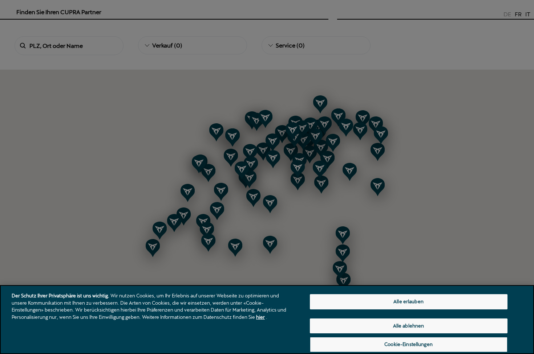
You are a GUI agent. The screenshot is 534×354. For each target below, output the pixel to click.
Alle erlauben (408, 301)
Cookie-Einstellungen (408, 344)
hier (260, 317)
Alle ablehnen (408, 326)
